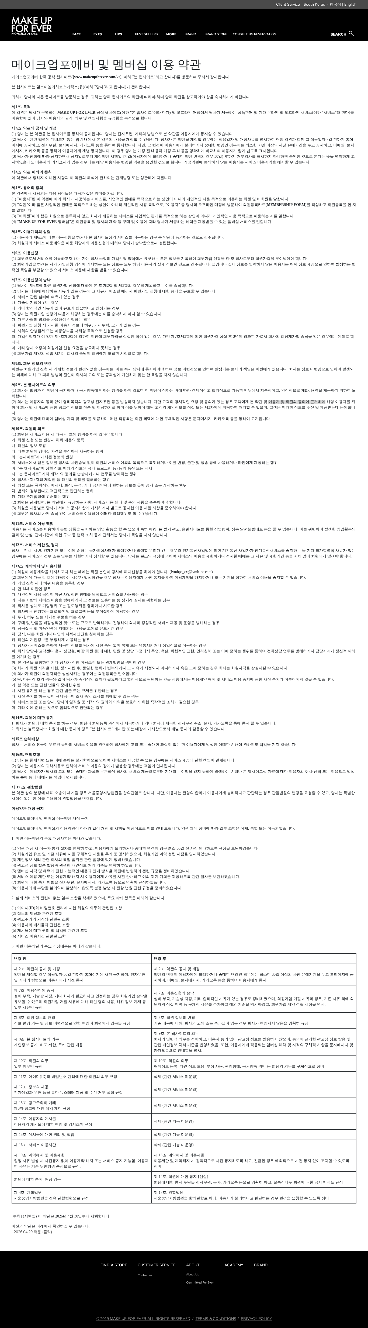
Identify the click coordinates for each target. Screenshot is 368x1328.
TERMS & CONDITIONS (216, 1318)
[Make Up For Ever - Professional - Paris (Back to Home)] (32, 25)
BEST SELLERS (146, 34)
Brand (261, 1265)
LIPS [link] (118, 34)
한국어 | (336, 4)
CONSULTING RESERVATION (254, 34)
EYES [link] (97, 34)
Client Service (288, 4)
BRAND (190, 34)
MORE (171, 34)
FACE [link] (76, 34)
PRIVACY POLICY (256, 1318)
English (350, 4)
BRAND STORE (215, 34)
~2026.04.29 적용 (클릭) (32, 1231)
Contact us (145, 1275)
